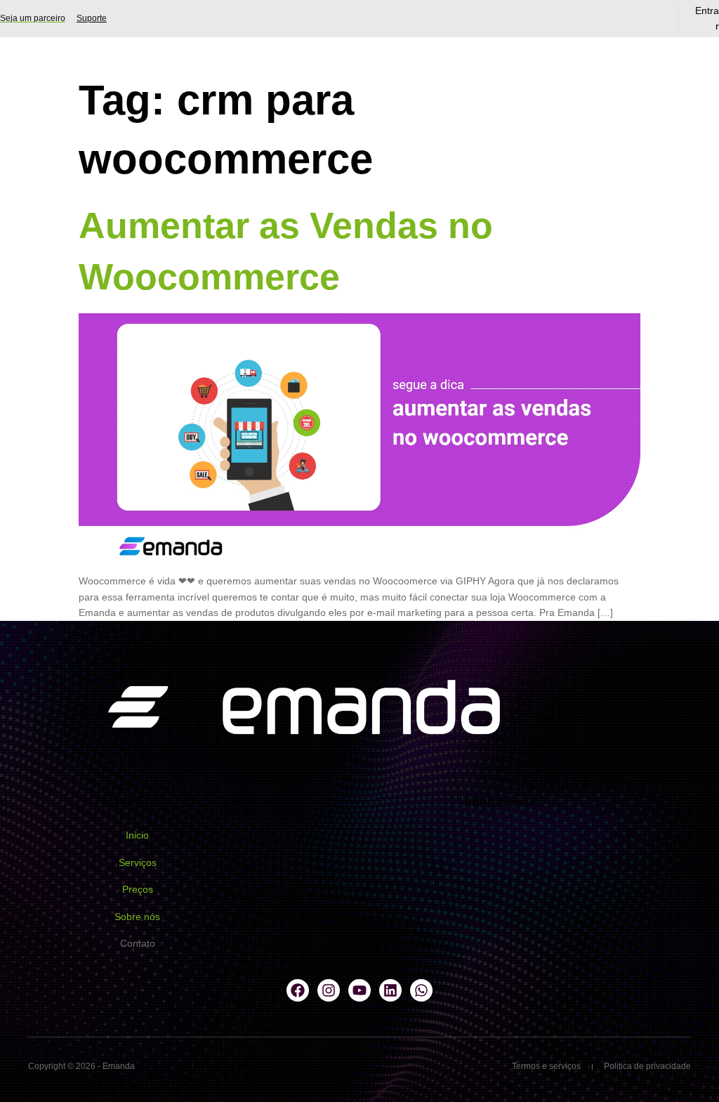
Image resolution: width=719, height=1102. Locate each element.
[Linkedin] (390, 990)
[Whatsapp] (421, 990)
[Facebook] (297, 990)
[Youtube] (359, 990)
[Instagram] (328, 990)
